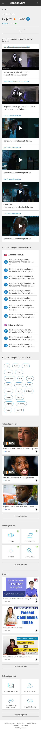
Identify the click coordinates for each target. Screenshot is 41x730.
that (10, 204)
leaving (13, 109)
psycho (16, 72)
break (33, 106)
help (18, 391)
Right (5, 141)
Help (5, 106)
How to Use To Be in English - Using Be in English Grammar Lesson (20, 599)
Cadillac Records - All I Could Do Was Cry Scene (20, 449)
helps (8, 410)
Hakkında (15, 725)
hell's (30, 378)
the (7, 75)
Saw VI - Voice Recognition (12, 115)
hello (29, 385)
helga (19, 372)
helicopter (9, 378)
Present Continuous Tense (13, 628)
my (4, 109)
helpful (19, 397)
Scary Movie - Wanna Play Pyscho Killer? (17, 47)
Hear (6, 204)
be (4, 75)
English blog (20, 723)
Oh (9, 106)
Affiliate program (9, 723)
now (13, 106)
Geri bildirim (24, 725)
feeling (21, 141)
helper (8, 397)
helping (9, 404)
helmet (8, 391)
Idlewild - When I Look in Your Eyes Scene (18, 478)
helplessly (21, 404)
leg (7, 109)
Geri (6, 9)
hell (20, 378)
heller (8, 385)
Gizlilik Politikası (31, 723)
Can (26, 72)
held (16, 366)
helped (29, 391)
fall (25, 106)
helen (26, 366)
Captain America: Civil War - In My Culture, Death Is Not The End (20, 507)
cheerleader (22, 75)
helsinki (19, 410)
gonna (21, 106)
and (28, 106)
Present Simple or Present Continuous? (17, 657)
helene (8, 372)
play (11, 72)
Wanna (6, 72)
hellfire (18, 385)
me (17, 109)
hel (7, 366)
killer (22, 72)
